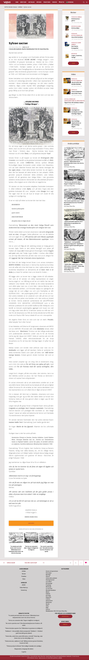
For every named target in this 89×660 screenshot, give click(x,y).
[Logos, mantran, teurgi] (67, 55)
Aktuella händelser (76, 35)
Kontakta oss (65, 616)
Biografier (48, 597)
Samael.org (24, 590)
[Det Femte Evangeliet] (67, 44)
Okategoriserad (50, 580)
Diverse (48, 609)
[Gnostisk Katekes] (67, 35)
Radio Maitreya (24, 587)
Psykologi (74, 17)
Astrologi (48, 595)
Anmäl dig (65, 624)
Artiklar (24, 571)
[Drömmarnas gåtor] (67, 18)
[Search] (83, 2)
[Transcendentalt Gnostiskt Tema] (67, 91)
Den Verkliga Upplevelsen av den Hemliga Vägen (76, 123)
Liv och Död (49, 588)
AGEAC (24, 585)
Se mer (73, 63)
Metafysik (74, 26)
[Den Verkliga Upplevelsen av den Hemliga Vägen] (67, 121)
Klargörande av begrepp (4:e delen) (23, 649)
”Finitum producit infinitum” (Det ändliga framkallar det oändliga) (23, 646)
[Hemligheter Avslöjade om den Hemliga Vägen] (67, 109)
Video (23, 579)
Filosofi (48, 576)
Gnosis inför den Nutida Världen (76, 83)
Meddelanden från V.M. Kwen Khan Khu (37, 49)
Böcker (24, 574)
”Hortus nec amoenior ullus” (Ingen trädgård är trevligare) (73, 183)
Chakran (48, 599)
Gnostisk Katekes (77, 37)
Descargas (49, 573)
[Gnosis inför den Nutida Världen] (67, 80)
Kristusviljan (75, 28)
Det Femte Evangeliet (74, 47)
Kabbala (79, 17)
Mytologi (48, 574)
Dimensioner (49, 600)
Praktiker (23, 576)
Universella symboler (15, 49)
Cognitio (24, 652)
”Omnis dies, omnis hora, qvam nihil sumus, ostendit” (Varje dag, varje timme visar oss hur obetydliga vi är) (74, 267)
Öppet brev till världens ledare (74, 102)
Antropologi (49, 583)
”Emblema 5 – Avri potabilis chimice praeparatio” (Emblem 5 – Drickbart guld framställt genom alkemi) (74, 244)
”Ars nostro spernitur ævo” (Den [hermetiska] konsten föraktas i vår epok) (74, 202)
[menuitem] (69, 2)
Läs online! (49, 581)
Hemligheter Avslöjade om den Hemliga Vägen (77, 111)
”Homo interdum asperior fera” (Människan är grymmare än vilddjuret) (73, 223)
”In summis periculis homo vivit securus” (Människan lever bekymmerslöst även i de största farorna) (74, 162)
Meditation (49, 602)
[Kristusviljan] (67, 28)
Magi (47, 607)
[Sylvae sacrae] (70, 562)
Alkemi (79, 26)
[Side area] (86, 2)
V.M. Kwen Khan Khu (69, 167)
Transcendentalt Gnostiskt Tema (76, 92)
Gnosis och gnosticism (52, 571)
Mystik (24, 49)
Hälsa (47, 606)
